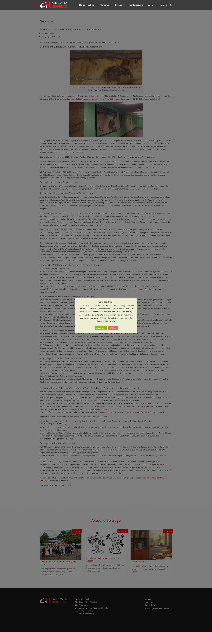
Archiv (151, 5)
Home (82, 5)
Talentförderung (135, 5)
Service (118, 5)
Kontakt (163, 5)
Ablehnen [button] (112, 328)
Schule (91, 5)
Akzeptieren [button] (100, 328)
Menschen (105, 5)
